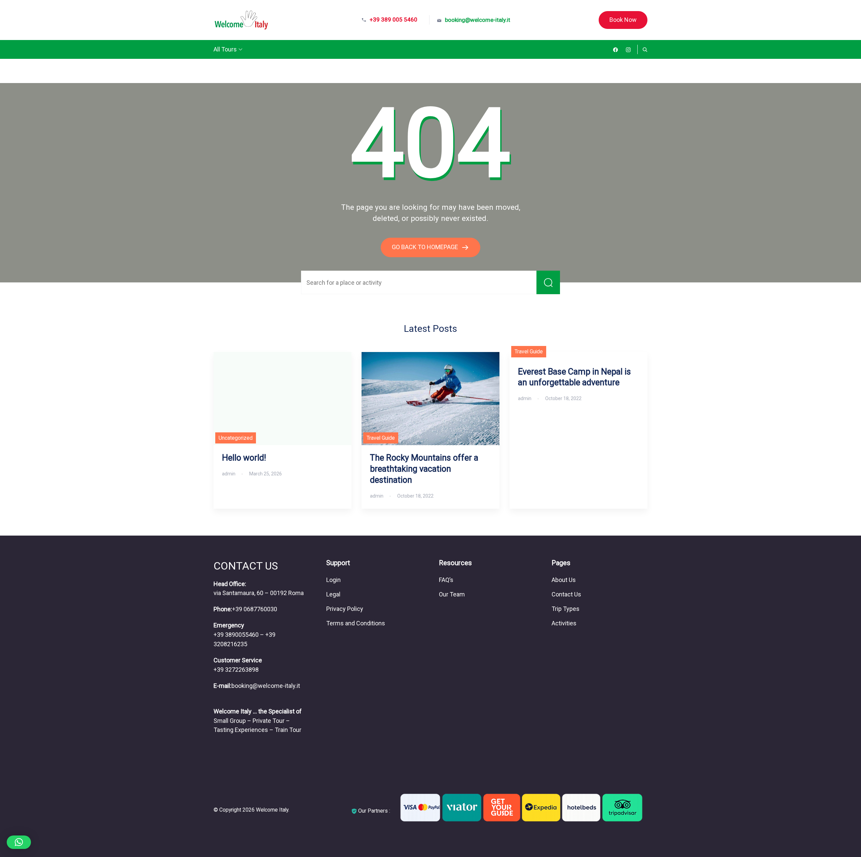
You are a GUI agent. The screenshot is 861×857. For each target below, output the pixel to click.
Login (333, 579)
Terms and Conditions (355, 623)
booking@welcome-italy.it (477, 19)
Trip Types (565, 608)
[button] (19, 842)
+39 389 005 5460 (393, 19)
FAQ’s (446, 579)
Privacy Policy (344, 608)
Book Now (623, 19)
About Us (564, 579)
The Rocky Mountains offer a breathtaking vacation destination (424, 469)
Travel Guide (381, 438)
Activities (564, 623)
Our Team (452, 594)
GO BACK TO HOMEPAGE (425, 246)
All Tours (225, 49)
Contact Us (566, 594)
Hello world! (244, 458)
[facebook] (615, 49)
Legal (333, 594)
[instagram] (628, 49)
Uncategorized (236, 438)
